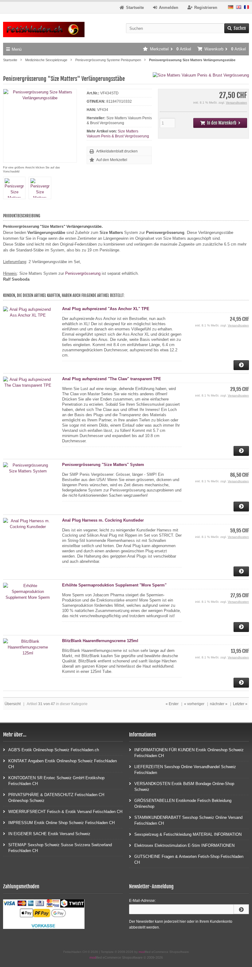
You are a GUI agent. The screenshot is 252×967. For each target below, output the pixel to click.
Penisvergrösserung (82, 273)
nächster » (218, 704)
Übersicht (13, 704)
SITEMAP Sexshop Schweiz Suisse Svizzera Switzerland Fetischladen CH (60, 848)
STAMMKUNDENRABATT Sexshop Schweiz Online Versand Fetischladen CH (188, 820)
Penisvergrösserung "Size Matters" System (103, 464)
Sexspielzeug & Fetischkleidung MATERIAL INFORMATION (188, 834)
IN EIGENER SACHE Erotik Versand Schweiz (49, 833)
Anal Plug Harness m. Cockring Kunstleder (103, 520)
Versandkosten (236, 102)
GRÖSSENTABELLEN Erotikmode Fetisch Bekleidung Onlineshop (182, 803)
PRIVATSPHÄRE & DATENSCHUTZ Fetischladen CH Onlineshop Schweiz (56, 797)
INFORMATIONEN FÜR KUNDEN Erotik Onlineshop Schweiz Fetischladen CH (189, 753)
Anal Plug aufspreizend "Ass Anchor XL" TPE (105, 308)
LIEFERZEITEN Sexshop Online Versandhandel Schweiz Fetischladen (185, 769)
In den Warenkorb (220, 123)
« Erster (172, 704)
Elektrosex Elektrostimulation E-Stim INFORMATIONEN (184, 845)
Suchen (236, 28)
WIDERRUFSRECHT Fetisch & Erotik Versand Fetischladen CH (65, 811)
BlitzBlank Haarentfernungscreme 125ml (100, 640)
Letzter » (240, 704)
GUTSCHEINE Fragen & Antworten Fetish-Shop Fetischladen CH (188, 859)
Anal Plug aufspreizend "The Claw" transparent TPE (111, 379)
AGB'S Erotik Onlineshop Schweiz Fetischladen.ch (53, 750)
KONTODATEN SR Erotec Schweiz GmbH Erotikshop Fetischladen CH (56, 781)
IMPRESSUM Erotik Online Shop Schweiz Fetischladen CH (61, 822)
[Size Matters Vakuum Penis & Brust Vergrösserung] (201, 75)
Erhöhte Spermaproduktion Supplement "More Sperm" (114, 585)
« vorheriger (194, 704)
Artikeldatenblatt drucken (117, 151)
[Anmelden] (241, 909)
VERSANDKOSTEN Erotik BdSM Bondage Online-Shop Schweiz (184, 786)
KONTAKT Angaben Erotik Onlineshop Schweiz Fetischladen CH (62, 764)
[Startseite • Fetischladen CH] (44, 30)
